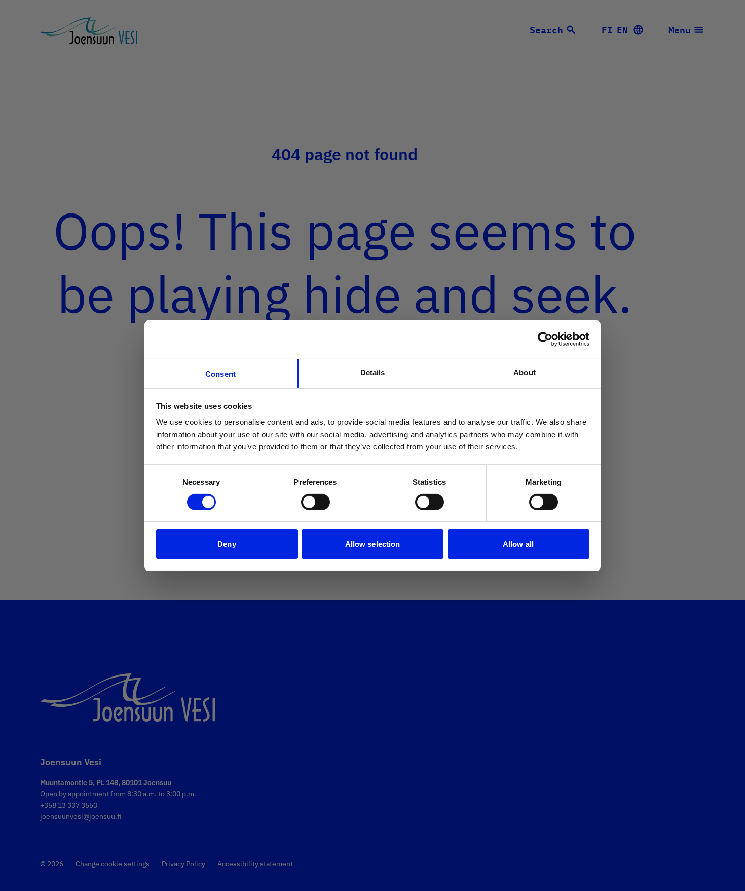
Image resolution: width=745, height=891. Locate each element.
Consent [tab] (220, 373)
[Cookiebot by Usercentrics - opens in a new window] (545, 339)
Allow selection (372, 544)
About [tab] (524, 372)
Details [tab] (372, 372)
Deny (226, 544)
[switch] (315, 502)
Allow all (518, 544)
